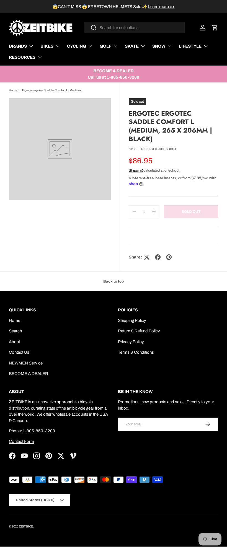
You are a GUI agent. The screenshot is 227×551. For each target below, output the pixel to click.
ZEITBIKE (26, 526)
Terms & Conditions (136, 352)
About (14, 342)
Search (15, 331)
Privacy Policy (131, 342)
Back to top (113, 281)
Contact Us (19, 352)
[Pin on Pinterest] (168, 257)
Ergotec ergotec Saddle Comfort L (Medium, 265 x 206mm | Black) (53, 90)
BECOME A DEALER (28, 373)
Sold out (191, 211)
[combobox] (134, 27)
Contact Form (21, 441)
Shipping (136, 170)
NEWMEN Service (26, 363)
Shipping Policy (132, 320)
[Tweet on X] (146, 257)
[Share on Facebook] (157, 257)
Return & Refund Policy (139, 331)
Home (13, 90)
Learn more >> (161, 6)
